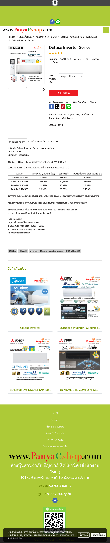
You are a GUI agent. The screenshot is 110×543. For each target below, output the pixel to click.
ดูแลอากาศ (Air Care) (70, 114)
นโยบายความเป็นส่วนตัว (64, 535)
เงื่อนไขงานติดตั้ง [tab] (36, 141)
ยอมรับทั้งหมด (99, 535)
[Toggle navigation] (106, 30)
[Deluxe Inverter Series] (26, 64)
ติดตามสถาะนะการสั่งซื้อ (55, 446)
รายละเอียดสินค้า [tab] (17, 141)
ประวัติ (55, 413)
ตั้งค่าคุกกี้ (83, 535)
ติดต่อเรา (55, 420)
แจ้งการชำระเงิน (55, 440)
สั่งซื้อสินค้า (64, 93)
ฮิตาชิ (60, 125)
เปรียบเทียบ (81, 102)
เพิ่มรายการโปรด (59, 102)
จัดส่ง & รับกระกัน (55, 433)
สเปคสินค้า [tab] (53, 141)
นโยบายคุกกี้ (17, 538)
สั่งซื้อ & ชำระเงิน (55, 426)
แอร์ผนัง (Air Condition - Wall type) (71, 116)
